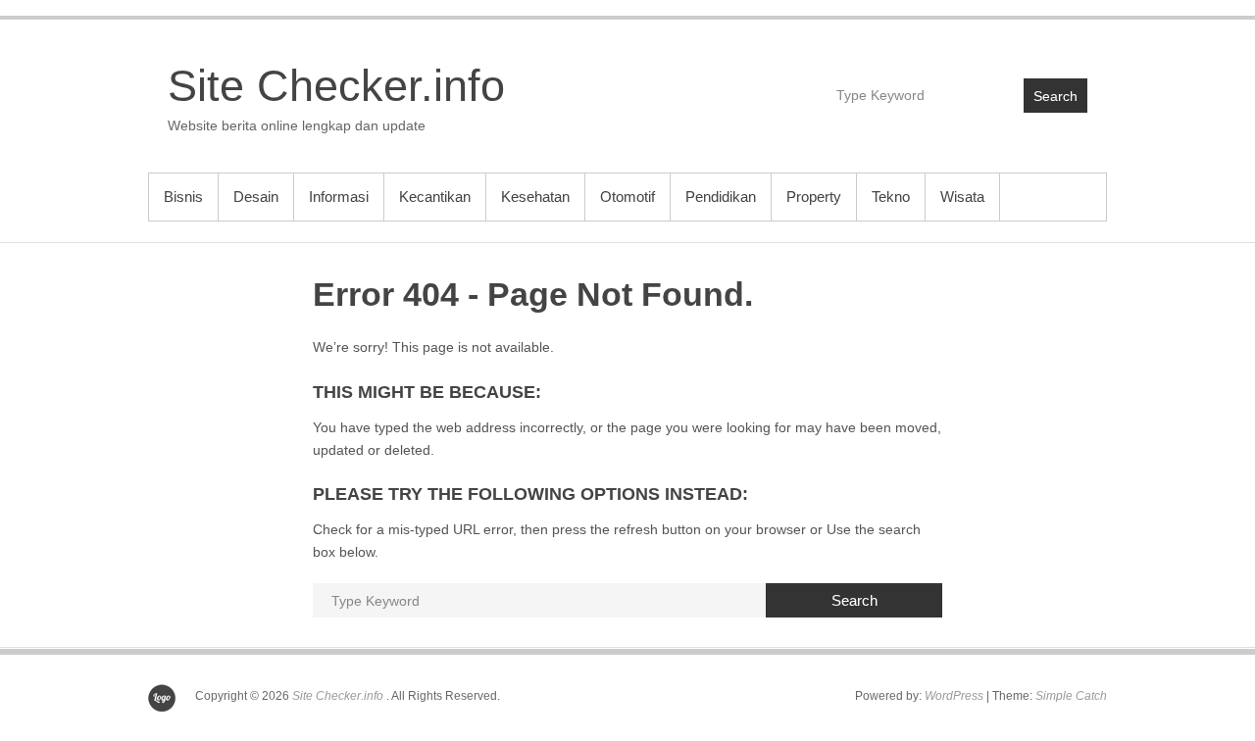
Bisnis (183, 196)
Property (813, 196)
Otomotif (627, 196)
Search (1055, 96)
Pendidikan (720, 196)
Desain (255, 196)
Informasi (339, 196)
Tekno (891, 196)
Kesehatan (535, 196)
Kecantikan (435, 196)
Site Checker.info (336, 86)
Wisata (962, 196)
